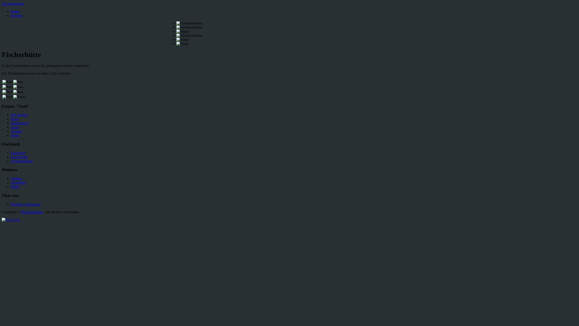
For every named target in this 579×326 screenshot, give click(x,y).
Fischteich (18, 153)
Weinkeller (18, 183)
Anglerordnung (22, 161)
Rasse (15, 119)
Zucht (15, 127)
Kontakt (16, 15)
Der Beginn (19, 115)
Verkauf (16, 131)
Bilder (15, 135)
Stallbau (16, 178)
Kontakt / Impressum (26, 204)
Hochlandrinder (13, 4)
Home (15, 11)
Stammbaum (20, 123)
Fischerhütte (19, 157)
